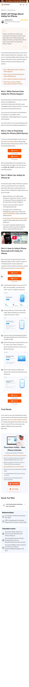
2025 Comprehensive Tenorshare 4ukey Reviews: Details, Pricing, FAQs (15, 521)
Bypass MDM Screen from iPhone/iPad (14, 466)
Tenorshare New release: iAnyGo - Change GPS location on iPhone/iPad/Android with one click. (15, 540)
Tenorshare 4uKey (12, 141)
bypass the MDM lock (9, 213)
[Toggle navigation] (26, 4)
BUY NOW (15, 483)
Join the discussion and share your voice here (14, 505)
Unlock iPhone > (11, 10)
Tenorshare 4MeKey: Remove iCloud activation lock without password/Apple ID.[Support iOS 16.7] (15, 547)
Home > (5, 10)
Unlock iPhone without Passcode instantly (15, 455)
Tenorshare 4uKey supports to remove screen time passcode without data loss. (13, 533)
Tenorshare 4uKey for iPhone (18, 420)
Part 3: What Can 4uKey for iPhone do (15, 79)
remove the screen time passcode (16, 218)
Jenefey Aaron (8, 20)
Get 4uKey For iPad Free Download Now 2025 (15, 516)
